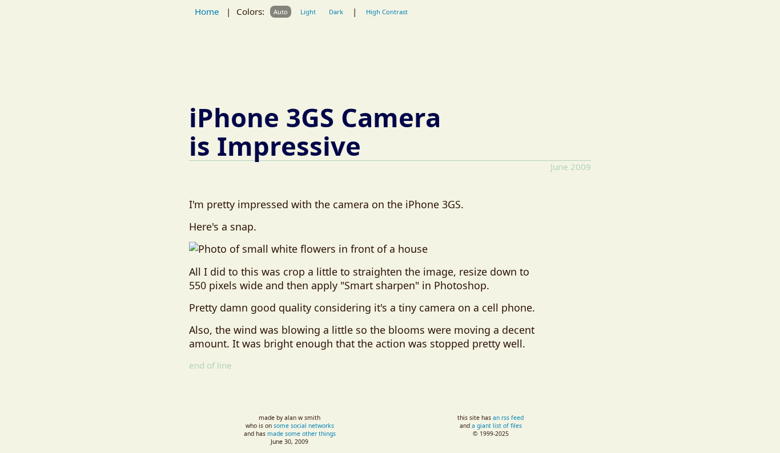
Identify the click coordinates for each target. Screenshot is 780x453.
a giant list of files (497, 426)
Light (308, 11)
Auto (281, 11)
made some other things (301, 434)
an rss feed (508, 418)
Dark (336, 11)
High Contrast (387, 11)
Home (207, 11)
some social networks (304, 426)
